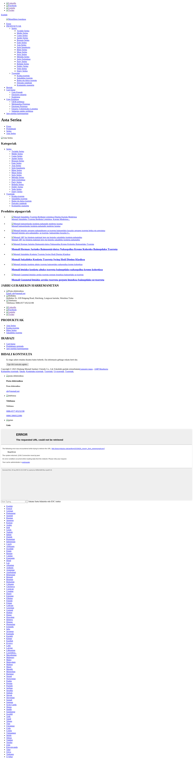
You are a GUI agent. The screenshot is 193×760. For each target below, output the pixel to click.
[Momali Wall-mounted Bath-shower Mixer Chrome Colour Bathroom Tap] (53, 244)
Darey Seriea (22, 71)
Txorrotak (16, 73)
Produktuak (11, 129)
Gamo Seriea (22, 35)
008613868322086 (14, 416)
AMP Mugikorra (101, 369)
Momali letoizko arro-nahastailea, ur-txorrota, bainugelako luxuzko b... (41, 233)
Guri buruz (10, 90)
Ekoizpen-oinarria (19, 94)
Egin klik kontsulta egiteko (17, 364)
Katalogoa (16, 97)
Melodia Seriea (23, 57)
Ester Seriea (22, 42)
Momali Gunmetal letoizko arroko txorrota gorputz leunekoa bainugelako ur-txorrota (58, 279)
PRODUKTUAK (13, 26)
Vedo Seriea (22, 68)
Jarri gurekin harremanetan (17, 113)
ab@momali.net (12, 391)
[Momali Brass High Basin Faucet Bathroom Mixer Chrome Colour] (47, 264)
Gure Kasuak (17, 92)
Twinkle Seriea (23, 31)
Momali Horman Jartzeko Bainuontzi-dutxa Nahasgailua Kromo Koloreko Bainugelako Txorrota (65, 249)
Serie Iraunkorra (23, 47)
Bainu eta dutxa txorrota (27, 80)
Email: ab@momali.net (15, 293)
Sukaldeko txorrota (25, 78)
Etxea (8, 24)
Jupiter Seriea (22, 38)
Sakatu (22, 371)
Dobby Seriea (22, 66)
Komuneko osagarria (25, 85)
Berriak (9, 87)
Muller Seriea (22, 33)
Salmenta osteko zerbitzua (22, 111)
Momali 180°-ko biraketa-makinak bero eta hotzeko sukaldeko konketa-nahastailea (46, 240)
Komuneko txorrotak (9, 371)
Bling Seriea (22, 50)
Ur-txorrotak (59, 371)
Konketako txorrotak (34, 371)
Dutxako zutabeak (24, 83)
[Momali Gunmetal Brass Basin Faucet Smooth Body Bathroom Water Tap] (48, 275)
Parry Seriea (22, 61)
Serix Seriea (22, 54)
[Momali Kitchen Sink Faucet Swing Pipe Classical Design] (41, 254)
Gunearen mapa (86, 369)
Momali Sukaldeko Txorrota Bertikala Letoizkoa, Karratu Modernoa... (41, 219)
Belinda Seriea (23, 64)
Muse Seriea (22, 52)
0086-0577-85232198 (15, 411)
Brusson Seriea (23, 40)
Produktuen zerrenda (15, 346)
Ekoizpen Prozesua (19, 106)
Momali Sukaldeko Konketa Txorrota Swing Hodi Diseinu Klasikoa (48, 259)
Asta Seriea (21, 45)
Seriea (14, 28)
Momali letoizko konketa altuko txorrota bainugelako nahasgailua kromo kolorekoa (57, 269)
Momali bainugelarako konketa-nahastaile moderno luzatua (36, 226)
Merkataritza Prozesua (21, 104)
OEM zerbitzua (18, 102)
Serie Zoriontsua (23, 59)
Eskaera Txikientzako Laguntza (25, 109)
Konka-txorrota (23, 76)
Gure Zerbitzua (12, 99)
